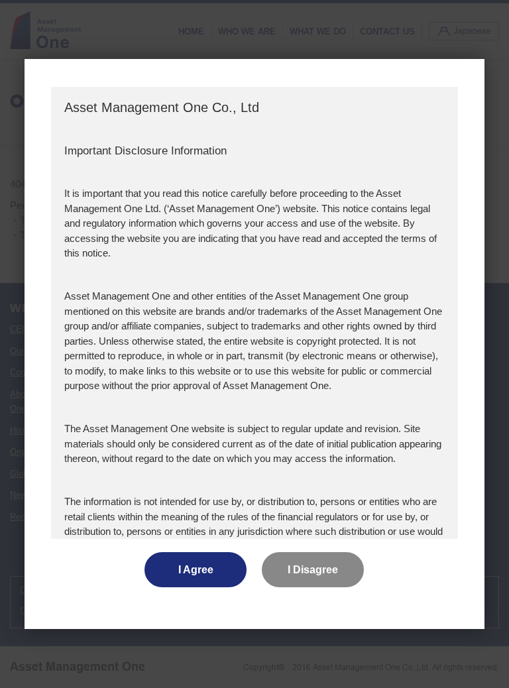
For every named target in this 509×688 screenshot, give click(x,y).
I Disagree (313, 569)
